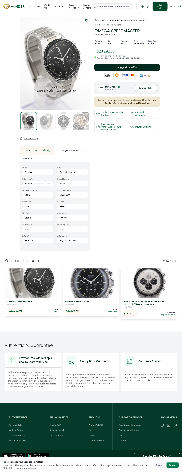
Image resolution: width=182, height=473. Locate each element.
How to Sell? (55, 425)
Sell (38, 6)
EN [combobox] (171, 6)
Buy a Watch (15, 425)
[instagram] (162, 425)
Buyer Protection (74, 6)
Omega (103, 20)
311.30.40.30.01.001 (138, 20)
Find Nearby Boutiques (130, 425)
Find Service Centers (129, 430)
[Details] (37, 456)
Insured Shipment (17, 440)
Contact (123, 440)
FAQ (121, 435)
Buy (31, 6)
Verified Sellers (16, 430)
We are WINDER (96, 425)
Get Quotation (57, 435)
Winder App (47, 6)
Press (91, 435)
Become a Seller (58, 430)
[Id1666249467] (13, 456)
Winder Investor (96, 440)
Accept (172, 465)
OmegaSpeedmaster (118, 20)
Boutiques (60, 6)
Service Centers (87, 6)
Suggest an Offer (127, 67)
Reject (159, 465)
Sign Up (161, 6)
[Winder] (14, 6)
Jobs (91, 430)
